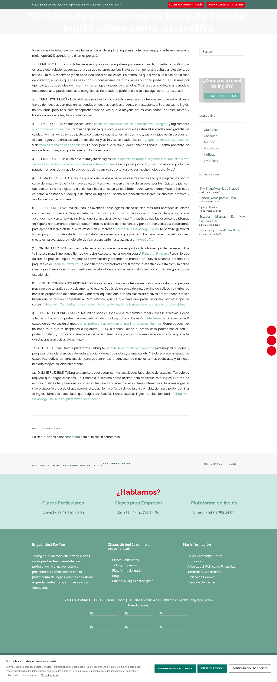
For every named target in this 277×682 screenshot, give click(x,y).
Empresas (211, 161)
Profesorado (196, 561)
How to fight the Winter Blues (220, 230)
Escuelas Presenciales (143, 600)
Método (209, 142)
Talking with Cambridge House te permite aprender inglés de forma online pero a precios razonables (113, 304)
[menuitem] (186, 5)
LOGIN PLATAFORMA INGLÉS (186, 4)
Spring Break (208, 207)
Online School (115, 600)
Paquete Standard (155, 253)
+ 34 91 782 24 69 (144, 512)
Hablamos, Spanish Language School (187, 600)
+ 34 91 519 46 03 (69, 512)
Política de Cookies (200, 577)
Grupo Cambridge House (205, 556)
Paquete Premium (65, 264)
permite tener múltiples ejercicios (130, 348)
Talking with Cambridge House (137, 229)
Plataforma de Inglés (187, 19)
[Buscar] (222, 52)
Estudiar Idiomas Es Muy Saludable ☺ (222, 219)
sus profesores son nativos (51, 129)
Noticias (209, 154)
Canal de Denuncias (201, 582)
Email (47, 512)
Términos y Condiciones (204, 572)
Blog (115, 576)
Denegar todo (212, 668)
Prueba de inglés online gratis (133, 581)
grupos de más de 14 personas (166, 140)
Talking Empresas (150, 19)
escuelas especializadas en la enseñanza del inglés (130, 124)
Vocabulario (212, 148)
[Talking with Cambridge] (47, 19)
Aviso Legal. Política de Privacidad (211, 566)
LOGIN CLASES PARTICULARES (226, 4)
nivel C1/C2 (145, 239)
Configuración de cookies (250, 668)
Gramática (211, 130)
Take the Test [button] (222, 96)
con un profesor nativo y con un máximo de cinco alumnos (120, 323)
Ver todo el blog (116, 463)
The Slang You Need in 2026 (219, 188)
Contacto (217, 19)
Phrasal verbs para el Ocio (217, 198)
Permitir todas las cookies (175, 668)
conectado (72, 437)
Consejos (210, 136)
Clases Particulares (114, 19)
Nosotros (82, 19)
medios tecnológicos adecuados (62, 145)
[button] (239, 52)
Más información (50, 675)
